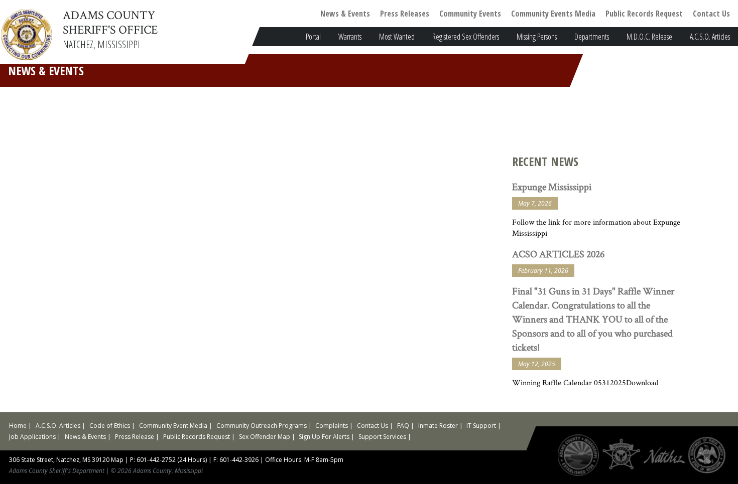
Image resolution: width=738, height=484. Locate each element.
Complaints (331, 425)
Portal (313, 36)
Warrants (349, 36)
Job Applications (32, 436)
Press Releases (404, 13)
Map (117, 459)
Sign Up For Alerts (324, 436)
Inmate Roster (438, 425)
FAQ (403, 425)
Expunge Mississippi (551, 186)
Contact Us (711, 13)
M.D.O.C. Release (649, 36)
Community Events (470, 13)
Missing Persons (537, 36)
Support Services (382, 436)
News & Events (345, 13)
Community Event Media (173, 425)
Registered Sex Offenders (465, 36)
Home (18, 425)
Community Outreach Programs (261, 425)
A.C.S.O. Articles (710, 36)
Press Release (134, 436)
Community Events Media (553, 13)
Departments (591, 36)
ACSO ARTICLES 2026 (558, 253)
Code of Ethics (109, 425)
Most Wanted (397, 36)
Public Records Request (644, 13)
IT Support (481, 425)
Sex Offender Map (264, 436)
